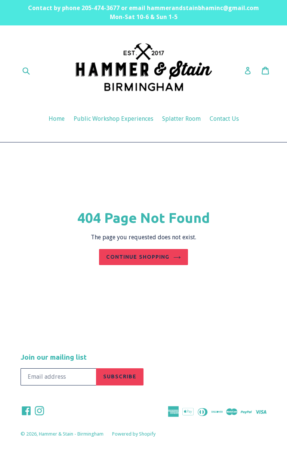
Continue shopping (137, 257)
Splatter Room (181, 118)
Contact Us (224, 118)
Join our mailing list (54, 357)
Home (57, 118)
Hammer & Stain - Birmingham (72, 434)
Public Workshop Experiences (113, 118)
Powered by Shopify (133, 434)
